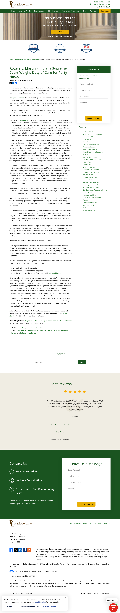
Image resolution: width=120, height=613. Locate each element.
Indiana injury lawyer (28, 333)
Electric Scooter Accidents (92, 159)
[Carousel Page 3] (60, 425)
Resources (93, 11)
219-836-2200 (104, 6)
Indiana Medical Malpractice (93, 180)
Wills (84, 208)
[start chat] (113, 607)
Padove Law (28, 593)
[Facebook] (11, 550)
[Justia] (25, 550)
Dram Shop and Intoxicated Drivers (31, 328)
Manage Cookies (50, 571)
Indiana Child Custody (91, 172)
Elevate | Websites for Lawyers (96, 593)
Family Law (87, 165)
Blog (84, 11)
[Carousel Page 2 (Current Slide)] (55, 425)
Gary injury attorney (42, 330)
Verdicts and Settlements (71, 11)
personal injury (55, 273)
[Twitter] (16, 550)
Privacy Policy (88, 523)
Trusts (85, 200)
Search (82, 362)
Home (13, 11)
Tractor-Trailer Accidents (92, 197)
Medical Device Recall (91, 182)
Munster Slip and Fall (91, 187)
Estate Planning (88, 162)
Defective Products (90, 149)
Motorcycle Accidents (91, 185)
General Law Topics (90, 167)
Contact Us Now (60, 32)
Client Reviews (53, 11)
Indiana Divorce (88, 175)
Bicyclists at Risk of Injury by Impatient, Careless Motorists (48, 321)
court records (25, 120)
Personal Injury (88, 192)
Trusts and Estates (90, 203)
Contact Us (105, 11)
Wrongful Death (89, 210)
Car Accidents (88, 137)
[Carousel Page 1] (51, 425)
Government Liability (91, 170)
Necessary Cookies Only (30, 606)
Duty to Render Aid (90, 157)
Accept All (10, 606)
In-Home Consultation (100, 4)
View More (60, 432)
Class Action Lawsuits (91, 144)
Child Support (88, 142)
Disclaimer (77, 523)
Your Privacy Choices (22, 571)
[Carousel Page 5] (69, 425)
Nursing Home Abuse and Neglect (95, 190)
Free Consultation (102, 2)
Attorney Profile (25, 11)
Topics (82, 127)
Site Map (98, 523)
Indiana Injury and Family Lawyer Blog (27, 59)
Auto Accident (88, 132)
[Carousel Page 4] (64, 425)
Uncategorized (88, 205)
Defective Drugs (89, 147)
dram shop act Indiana (25, 330)
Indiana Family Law (90, 177)
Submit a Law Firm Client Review (60, 439)
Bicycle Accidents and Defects (94, 134)
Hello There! (111, 600)
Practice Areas (39, 11)
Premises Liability (89, 195)
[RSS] (29, 550)
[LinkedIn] (20, 550)
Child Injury (87, 139)
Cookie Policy (37, 571)
